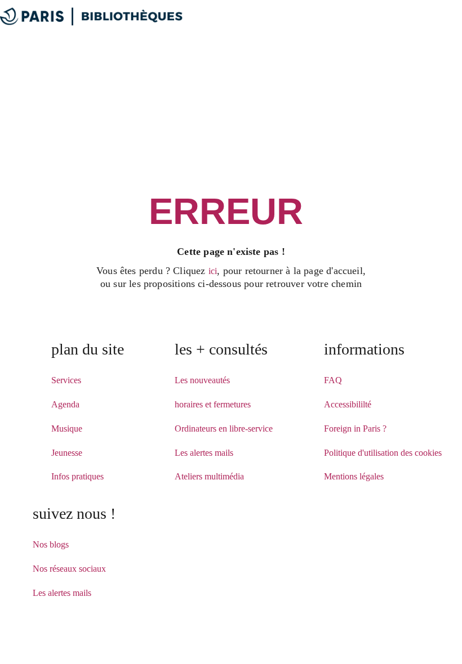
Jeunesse (66, 452)
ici (212, 271)
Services (66, 380)
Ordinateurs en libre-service (224, 428)
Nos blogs (51, 544)
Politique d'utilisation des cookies (383, 452)
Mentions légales (354, 476)
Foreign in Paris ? (355, 428)
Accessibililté (347, 404)
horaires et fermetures (213, 404)
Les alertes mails (204, 452)
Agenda (65, 404)
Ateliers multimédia (209, 476)
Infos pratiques (77, 476)
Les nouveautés (202, 380)
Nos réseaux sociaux (69, 568)
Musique (66, 428)
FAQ (333, 380)
